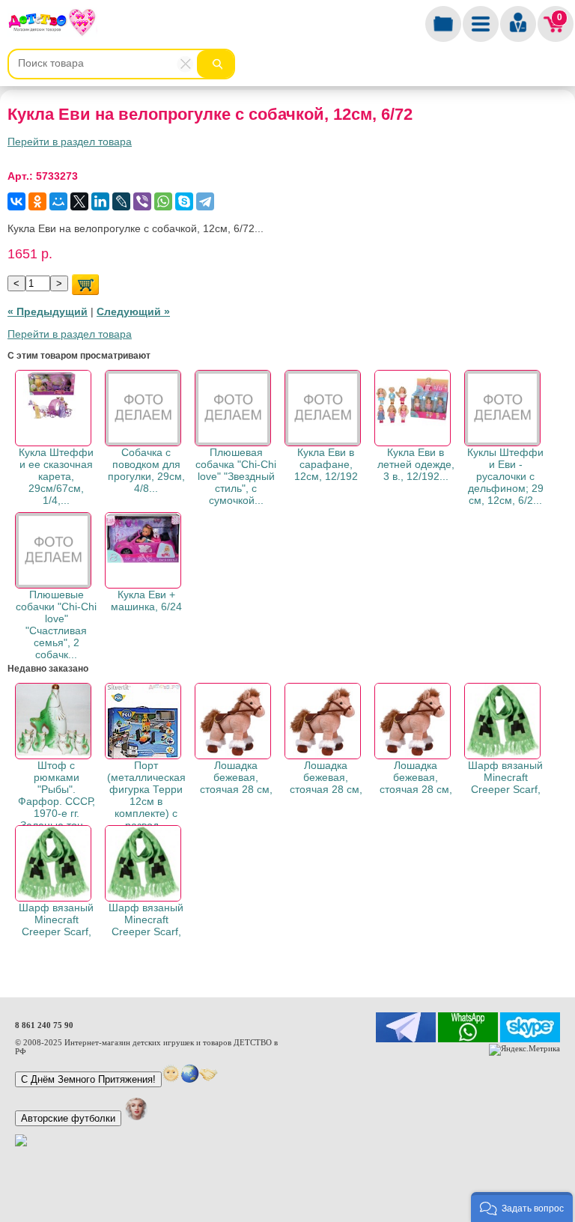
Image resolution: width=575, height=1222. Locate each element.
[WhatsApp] (163, 201)
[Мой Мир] (58, 201)
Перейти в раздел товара (69, 142)
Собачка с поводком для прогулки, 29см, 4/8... (146, 470)
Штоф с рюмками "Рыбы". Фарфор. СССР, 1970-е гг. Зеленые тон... (56, 795)
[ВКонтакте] (16, 201)
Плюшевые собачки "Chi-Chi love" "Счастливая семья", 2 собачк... (56, 624)
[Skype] (184, 201)
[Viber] (142, 201)
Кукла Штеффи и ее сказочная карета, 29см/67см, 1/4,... (56, 476)
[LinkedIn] (100, 201)
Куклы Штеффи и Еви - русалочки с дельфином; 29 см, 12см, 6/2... (505, 476)
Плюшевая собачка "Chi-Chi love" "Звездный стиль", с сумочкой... (235, 476)
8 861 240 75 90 (44, 1025)
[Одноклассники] (37, 201)
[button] (522, 1207)
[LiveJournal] (121, 201)
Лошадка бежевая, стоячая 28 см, (236, 777)
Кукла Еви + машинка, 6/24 (146, 600)
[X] (79, 201)
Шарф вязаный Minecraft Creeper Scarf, (505, 777)
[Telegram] (205, 201)
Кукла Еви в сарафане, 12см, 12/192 (326, 464)
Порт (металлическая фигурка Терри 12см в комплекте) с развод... (146, 795)
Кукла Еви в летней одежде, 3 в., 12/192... (415, 464)
